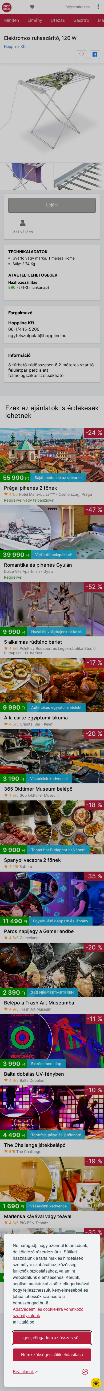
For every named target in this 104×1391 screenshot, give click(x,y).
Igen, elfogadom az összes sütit (52, 1337)
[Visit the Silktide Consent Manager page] (84, 1371)
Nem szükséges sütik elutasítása (52, 1354)
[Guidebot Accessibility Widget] (96, 1383)
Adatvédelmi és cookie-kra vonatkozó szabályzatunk (48, 1312)
